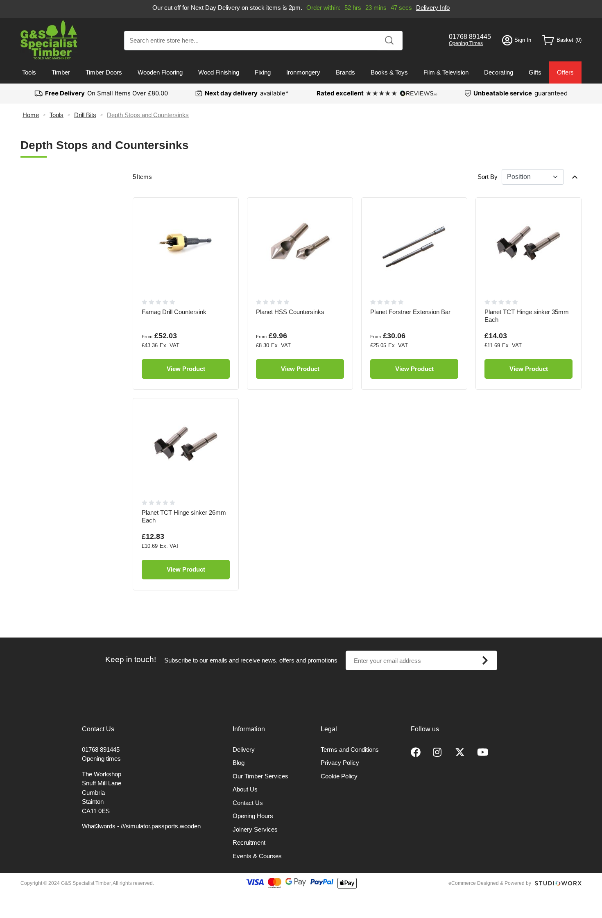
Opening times (101, 758)
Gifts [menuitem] (535, 72)
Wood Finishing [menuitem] (218, 72)
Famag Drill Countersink (174, 311)
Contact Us (248, 802)
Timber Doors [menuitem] (104, 72)
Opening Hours (253, 815)
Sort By (488, 176)
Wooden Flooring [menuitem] (160, 72)
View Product (186, 368)
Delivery (244, 749)
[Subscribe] (485, 660)
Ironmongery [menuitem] (303, 72)
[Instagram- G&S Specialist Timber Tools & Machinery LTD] (438, 752)
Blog (238, 762)
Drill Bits (85, 115)
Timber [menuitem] (61, 72)
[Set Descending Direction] (575, 177)
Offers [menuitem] (565, 72)
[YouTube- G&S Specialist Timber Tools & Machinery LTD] (482, 752)
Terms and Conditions (350, 749)
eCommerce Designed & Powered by (489, 883)
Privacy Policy (340, 762)
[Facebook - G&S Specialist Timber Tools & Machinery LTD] (416, 752)
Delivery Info (433, 7)
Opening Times (466, 43)
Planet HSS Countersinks (290, 311)
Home (31, 115)
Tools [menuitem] (29, 72)
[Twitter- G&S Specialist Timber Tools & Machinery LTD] (460, 752)
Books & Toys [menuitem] (389, 72)
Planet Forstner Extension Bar (410, 311)
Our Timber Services (260, 776)
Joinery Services (255, 829)
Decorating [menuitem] (498, 72)
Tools (56, 115)
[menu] (301, 72)
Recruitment (249, 842)
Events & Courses (257, 855)
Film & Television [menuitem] (445, 72)
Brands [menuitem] (345, 72)
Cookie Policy (339, 776)
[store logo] (48, 39)
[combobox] (263, 40)
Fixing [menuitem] (263, 72)
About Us (245, 789)
